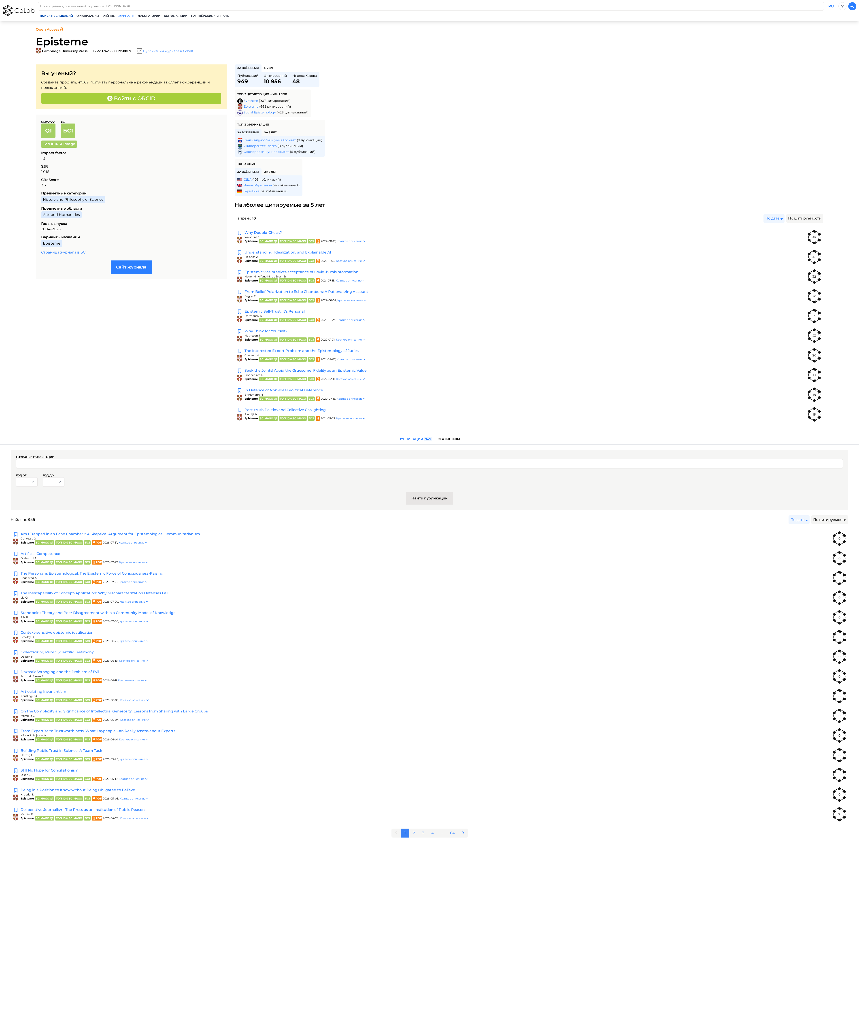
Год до (48, 475)
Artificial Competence (40, 554)
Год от (21, 475)
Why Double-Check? (263, 232)
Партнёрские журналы (210, 15)
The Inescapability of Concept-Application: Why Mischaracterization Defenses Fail (94, 593)
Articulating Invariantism (43, 691)
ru (831, 6)
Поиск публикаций (56, 15)
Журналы (126, 15)
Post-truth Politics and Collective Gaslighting (285, 410)
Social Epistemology (260, 112)
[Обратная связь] (842, 6)
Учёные (108, 15)
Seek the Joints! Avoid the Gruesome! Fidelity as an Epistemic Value (306, 370)
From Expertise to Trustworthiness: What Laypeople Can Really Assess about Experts (98, 731)
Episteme (251, 106)
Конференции (175, 15)
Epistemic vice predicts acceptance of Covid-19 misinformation (301, 272)
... (442, 833)
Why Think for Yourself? (266, 331)
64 (452, 833)
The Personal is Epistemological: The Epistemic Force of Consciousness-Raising (92, 573)
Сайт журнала (131, 267)
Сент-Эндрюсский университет (270, 140)
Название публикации (35, 457)
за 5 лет (270, 132)
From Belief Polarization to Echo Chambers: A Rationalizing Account (306, 292)
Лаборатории (149, 15)
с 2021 (268, 68)
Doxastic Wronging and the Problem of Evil (60, 672)
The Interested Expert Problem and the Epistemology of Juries (302, 351)
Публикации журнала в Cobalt (168, 51)
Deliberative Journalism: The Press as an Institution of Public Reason (83, 810)
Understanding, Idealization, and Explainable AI (288, 252)
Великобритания (258, 185)
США (247, 179)
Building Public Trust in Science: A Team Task (61, 750)
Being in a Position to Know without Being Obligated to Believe (78, 790)
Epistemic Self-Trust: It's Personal (275, 311)
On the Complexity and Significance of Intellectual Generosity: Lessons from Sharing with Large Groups (114, 711)
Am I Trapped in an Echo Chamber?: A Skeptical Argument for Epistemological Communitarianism (110, 534)
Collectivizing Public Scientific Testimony (57, 652)
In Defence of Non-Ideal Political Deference (284, 390)
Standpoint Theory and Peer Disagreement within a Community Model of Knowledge (98, 613)
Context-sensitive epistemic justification (57, 632)
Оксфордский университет (266, 152)
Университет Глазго (260, 146)
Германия (251, 191)
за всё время (248, 68)
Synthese (251, 101)
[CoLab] (18, 10)
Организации (88, 15)
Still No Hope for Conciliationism (50, 770)
